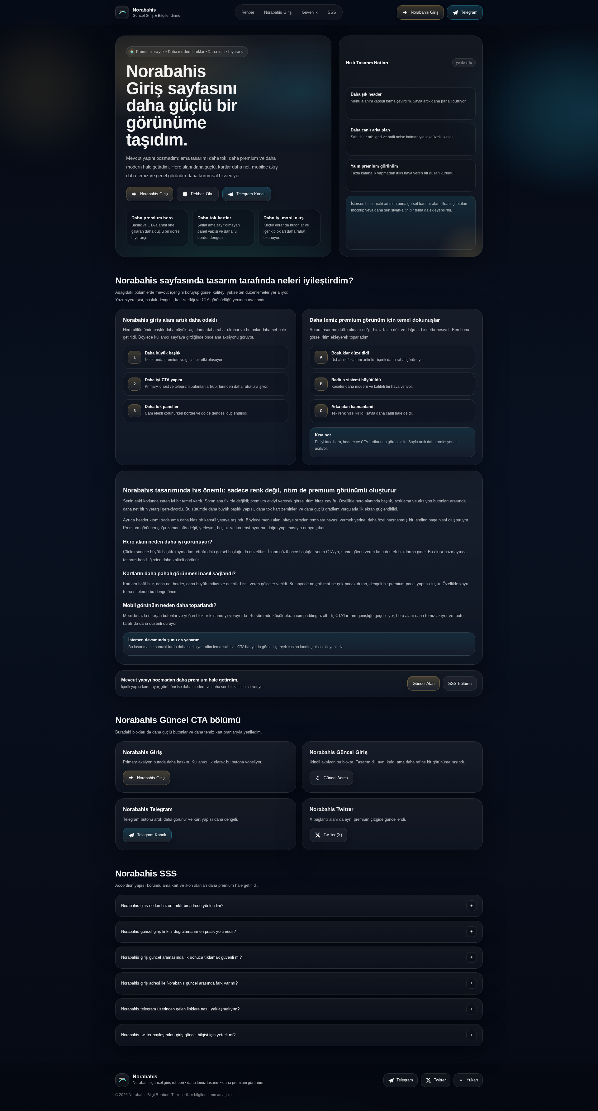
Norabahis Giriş (278, 12)
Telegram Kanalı (251, 194)
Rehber (247, 12)
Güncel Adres (336, 778)
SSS (332, 12)
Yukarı (472, 1080)
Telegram (469, 12)
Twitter (440, 1080)
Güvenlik (310, 12)
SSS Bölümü (460, 683)
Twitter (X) (333, 835)
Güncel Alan (423, 683)
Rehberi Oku (202, 194)
